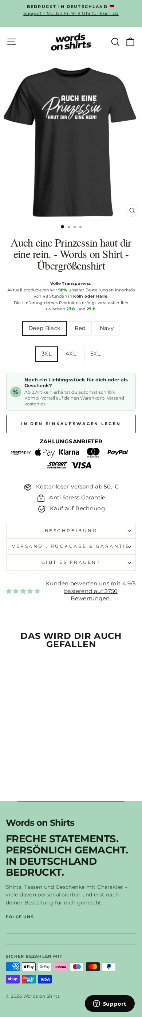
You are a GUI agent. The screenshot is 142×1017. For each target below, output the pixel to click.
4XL (71, 353)
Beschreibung (71, 530)
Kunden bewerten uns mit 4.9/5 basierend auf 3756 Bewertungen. (91, 591)
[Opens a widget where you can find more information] (109, 1004)
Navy (107, 328)
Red (80, 328)
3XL (47, 353)
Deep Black (44, 328)
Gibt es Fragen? (71, 562)
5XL (95, 353)
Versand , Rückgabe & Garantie (71, 546)
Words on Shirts (40, 823)
